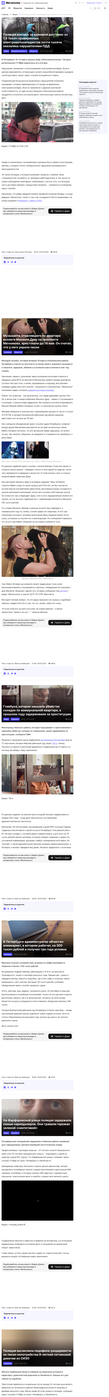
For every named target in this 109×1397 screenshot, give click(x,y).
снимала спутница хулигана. (40, 390)
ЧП (9, 8)
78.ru (54, 743)
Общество (17, 8)
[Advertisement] (37, 231)
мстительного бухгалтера (53, 740)
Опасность (40, 8)
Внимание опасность (19, 51)
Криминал (29, 8)
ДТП (3, 8)
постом (63, 591)
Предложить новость (94, 3)
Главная (5, 14)
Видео (50, 8)
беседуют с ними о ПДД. (30, 201)
